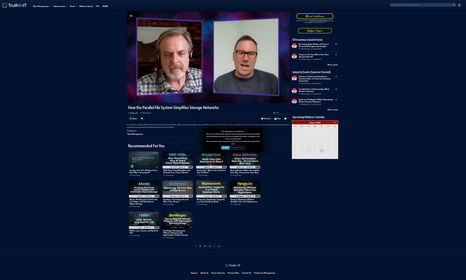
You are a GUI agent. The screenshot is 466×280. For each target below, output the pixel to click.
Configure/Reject (238, 148)
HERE (227, 139)
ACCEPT (225, 148)
